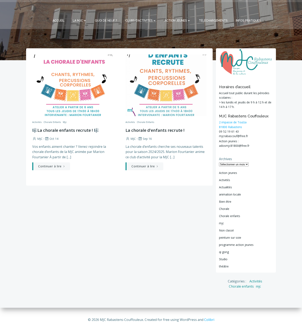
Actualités (225, 187)
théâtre (224, 266)
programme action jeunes (236, 245)
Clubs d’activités (139, 20)
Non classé (226, 230)
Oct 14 (54, 139)
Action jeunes (228, 173)
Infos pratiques (248, 20)
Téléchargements (213, 20)
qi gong (224, 252)
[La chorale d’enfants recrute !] (166, 85)
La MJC (78, 20)
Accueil (59, 20)
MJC (40, 139)
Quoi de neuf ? (106, 20)
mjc (65, 122)
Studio (223, 259)
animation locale (230, 194)
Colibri (209, 319)
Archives (225, 159)
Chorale (224, 209)
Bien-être (225, 202)
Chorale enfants (52, 122)
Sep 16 (147, 139)
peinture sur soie (230, 237)
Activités (36, 122)
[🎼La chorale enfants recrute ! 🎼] (72, 85)
